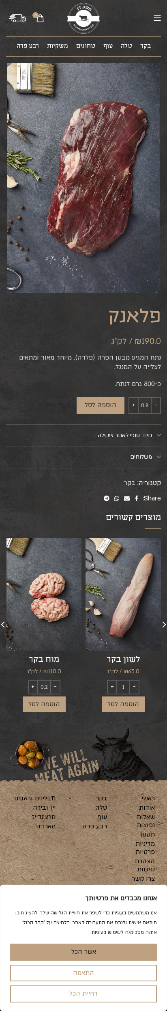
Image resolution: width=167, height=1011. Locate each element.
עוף (102, 817)
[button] (123, 704)
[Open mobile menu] (157, 18)
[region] (83, 948)
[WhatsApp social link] (117, 498)
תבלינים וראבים (35, 798)
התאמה (83, 972)
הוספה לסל (100, 405)
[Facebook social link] (136, 498)
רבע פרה (94, 826)
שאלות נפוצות (146, 821)
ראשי (148, 798)
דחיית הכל (83, 993)
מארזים (46, 826)
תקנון (147, 834)
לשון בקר (123, 659)
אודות (147, 807)
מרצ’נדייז (44, 817)
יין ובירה (44, 807)
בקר (129, 483)
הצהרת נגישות (145, 865)
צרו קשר (143, 878)
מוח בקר (44, 659)
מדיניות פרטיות (145, 847)
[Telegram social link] (106, 498)
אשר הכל (83, 951)
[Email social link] (127, 498)
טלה (101, 807)
